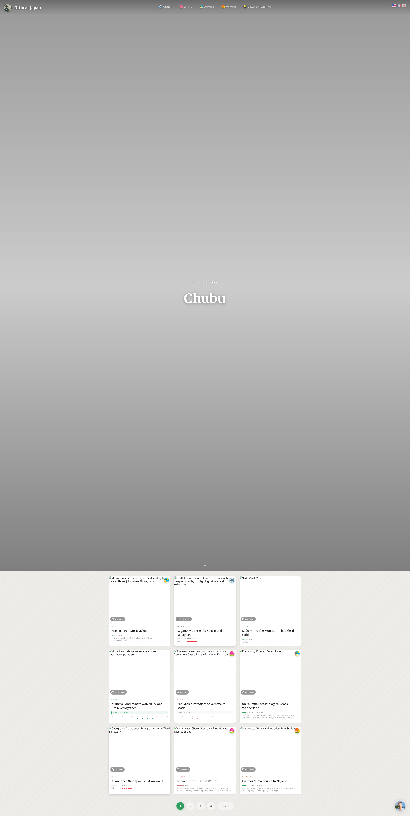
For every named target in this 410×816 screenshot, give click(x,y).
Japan (204, 282)
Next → (226, 806)
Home (196, 282)
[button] (400, 806)
